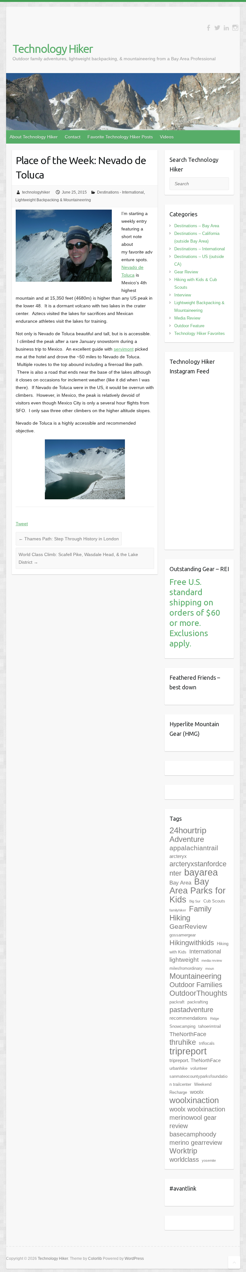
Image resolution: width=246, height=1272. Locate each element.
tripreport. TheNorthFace (195, 1060)
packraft (176, 1002)
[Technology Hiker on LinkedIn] (226, 28)
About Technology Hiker (34, 136)
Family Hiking (190, 913)
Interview (182, 295)
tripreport (188, 1051)
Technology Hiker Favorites (199, 333)
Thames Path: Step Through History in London (69, 538)
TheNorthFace (187, 1034)
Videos (167, 136)
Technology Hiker (52, 48)
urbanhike (178, 1068)
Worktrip (183, 1151)
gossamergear (182, 935)
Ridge (214, 1018)
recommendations (188, 1018)
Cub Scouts (214, 901)
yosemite (209, 1160)
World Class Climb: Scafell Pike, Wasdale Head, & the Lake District (78, 558)
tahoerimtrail (209, 1026)
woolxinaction (194, 1100)
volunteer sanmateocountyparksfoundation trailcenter (198, 1076)
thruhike (182, 1042)
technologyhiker (36, 192)
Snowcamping (182, 1026)
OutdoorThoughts (198, 993)
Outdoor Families (195, 985)
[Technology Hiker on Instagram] (235, 28)
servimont (124, 349)
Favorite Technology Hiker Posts (120, 136)
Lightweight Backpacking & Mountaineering (53, 200)
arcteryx (178, 856)
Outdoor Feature (189, 325)
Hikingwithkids (191, 943)
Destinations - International (120, 192)
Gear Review (186, 272)
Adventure (186, 839)
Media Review (187, 318)
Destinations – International (199, 248)
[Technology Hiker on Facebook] (208, 28)
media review (211, 960)
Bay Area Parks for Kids (197, 890)
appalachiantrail (193, 848)
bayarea (201, 872)
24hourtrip (187, 830)
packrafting (197, 1002)
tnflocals (207, 1043)
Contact (72, 136)
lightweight (184, 959)
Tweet (22, 523)
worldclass (184, 1159)
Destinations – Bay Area (196, 225)
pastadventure (191, 1010)
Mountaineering (195, 976)
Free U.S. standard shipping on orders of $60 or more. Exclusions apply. (194, 612)
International (205, 951)
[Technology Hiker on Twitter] (217, 28)
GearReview (188, 926)
